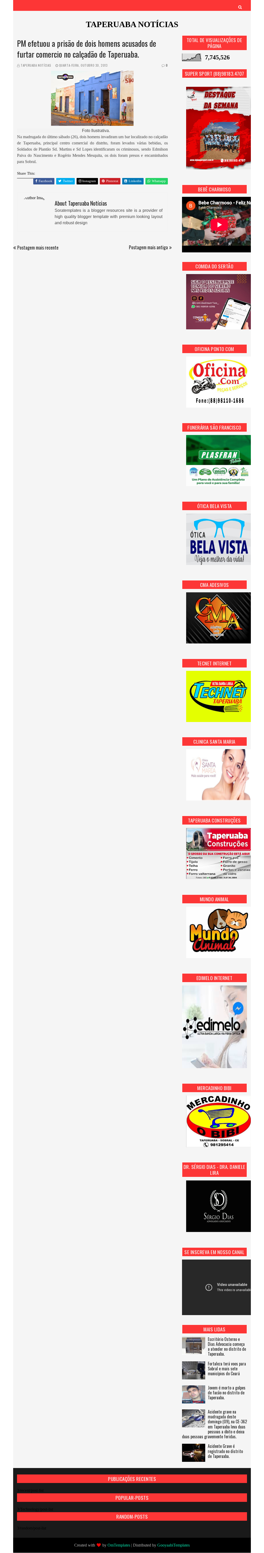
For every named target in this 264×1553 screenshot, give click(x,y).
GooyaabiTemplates (173, 1545)
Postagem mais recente (38, 247)
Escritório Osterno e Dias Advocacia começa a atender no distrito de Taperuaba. (227, 1347)
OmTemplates (119, 1545)
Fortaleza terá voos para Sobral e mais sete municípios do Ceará (227, 1369)
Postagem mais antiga (148, 247)
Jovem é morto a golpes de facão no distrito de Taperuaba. (226, 1393)
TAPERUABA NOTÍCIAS (132, 24)
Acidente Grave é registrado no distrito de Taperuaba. (225, 1451)
